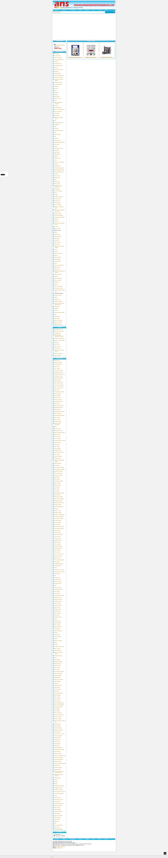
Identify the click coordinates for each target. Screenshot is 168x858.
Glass (55, 126)
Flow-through (56, 115)
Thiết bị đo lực (57, 299)
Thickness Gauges (58, 295)
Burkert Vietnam (57, 436)
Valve (55, 314)
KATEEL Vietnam (57, 597)
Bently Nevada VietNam (59, 405)
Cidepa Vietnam (57, 458)
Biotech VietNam (57, 413)
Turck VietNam (57, 801)
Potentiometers (57, 200)
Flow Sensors (57, 113)
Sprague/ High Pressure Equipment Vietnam (59, 772)
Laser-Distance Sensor (58, 148)
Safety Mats (56, 240)
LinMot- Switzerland (58, 630)
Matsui (55, 642)
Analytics (56, 61)
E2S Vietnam (57, 490)
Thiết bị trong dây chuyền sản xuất (59, 351)
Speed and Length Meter (59, 265)
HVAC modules (57, 134)
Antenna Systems (57, 63)
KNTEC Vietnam (57, 603)
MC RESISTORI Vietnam (59, 646)
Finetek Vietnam (57, 530)
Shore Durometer (57, 257)
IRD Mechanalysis (57, 581)
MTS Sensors (57, 669)
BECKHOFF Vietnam (58, 401)
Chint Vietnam (57, 454)
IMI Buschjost (57, 577)
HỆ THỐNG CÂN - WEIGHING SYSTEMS (58, 336)
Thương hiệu (72, 9)
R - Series (56, 226)
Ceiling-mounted (57, 73)
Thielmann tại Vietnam (58, 789)
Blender (55, 67)
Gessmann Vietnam (58, 555)
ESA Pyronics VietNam (58, 518)
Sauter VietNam (57, 731)
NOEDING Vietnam (58, 685)
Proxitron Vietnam (57, 716)
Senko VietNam (57, 743)
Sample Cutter (57, 244)
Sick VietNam (57, 765)
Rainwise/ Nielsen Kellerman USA (59, 721)
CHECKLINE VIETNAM (58, 452)
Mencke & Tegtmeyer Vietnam (58, 653)
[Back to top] (165, 853)
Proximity (56, 221)
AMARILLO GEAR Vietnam (59, 374)
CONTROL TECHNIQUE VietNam (59, 461)
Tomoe (55, 795)
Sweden (55, 781)
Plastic (55, 192)
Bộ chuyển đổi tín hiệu (58, 69)
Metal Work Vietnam (58, 655)
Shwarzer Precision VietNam (59, 763)
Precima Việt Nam (57, 712)
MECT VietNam (57, 648)
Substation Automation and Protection (59, 272)
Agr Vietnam (56, 366)
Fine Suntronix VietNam (59, 528)
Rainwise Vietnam (57, 718)
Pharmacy (56, 342)
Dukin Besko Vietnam (58, 481)
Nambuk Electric (57, 677)
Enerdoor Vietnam (57, 512)
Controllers (56, 86)
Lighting (55, 156)
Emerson (56, 508)
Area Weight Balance (58, 65)
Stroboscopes (57, 269)
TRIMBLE (56, 308)
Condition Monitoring (58, 82)
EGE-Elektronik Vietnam (59, 492)
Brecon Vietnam (57, 428)
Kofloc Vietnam (57, 607)
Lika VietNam (57, 628)
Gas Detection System (58, 122)
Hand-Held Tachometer (58, 130)
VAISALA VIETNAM (58, 811)
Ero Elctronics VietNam (58, 516)
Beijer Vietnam (57, 403)
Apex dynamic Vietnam (58, 383)
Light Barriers (57, 152)
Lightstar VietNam (57, 626)
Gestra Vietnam (57, 557)
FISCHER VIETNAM (58, 534)
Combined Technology (58, 77)
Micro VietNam (57, 659)
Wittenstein (56, 821)
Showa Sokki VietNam (58, 759)
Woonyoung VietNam (58, 825)
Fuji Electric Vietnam (58, 548)
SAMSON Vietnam (58, 727)
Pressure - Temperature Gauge (58, 207)
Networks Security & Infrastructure (58, 186)
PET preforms (57, 188)
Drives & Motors (57, 98)
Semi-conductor (57, 346)
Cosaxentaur (56, 465)
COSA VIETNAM (57, 463)
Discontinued (56, 96)
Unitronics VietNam (58, 805)
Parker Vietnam (57, 701)
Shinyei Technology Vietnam (59, 755)
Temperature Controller (58, 288)
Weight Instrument (57, 324)
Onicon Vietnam (57, 697)
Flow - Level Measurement (59, 109)
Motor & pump (57, 181)
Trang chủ (57, 9)
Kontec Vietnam (57, 611)
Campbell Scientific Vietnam (59, 440)
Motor (55, 179)
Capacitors (56, 71)
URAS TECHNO (57, 809)
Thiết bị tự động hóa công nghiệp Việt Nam (59, 304)
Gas (55, 120)
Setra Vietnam (57, 745)
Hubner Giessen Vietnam (59, 569)
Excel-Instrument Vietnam (59, 526)
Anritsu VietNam (57, 380)
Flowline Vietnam (57, 538)
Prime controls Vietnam (58, 714)
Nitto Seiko (56, 683)
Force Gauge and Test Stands (58, 118)
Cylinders (56, 92)
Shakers (56, 255)
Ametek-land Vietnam (58, 376)
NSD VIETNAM (57, 695)
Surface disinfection (58, 274)
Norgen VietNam (57, 689)
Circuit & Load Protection (59, 75)
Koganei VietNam (57, 609)
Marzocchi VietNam (58, 640)
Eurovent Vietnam (57, 522)
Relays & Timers (57, 230)
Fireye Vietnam (57, 532)
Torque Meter (56, 306)
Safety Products (57, 242)
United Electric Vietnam (58, 803)
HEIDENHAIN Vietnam (58, 563)
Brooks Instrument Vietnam (59, 432)
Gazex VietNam (57, 550)
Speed (55, 263)
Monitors (56, 173)
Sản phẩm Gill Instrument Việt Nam (59, 247)
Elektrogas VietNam (58, 500)
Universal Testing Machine (59, 312)
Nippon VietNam (57, 681)
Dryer (55, 100)
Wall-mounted (57, 318)
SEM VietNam (57, 741)
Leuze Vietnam (57, 624)
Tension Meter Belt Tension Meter (59, 291)
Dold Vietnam (57, 477)
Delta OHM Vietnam (58, 473)
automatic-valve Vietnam (59, 391)
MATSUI (56, 644)
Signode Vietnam (57, 769)
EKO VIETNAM (57, 494)
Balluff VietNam (57, 395)
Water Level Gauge (58, 322)
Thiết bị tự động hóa (58, 301)
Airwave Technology (58, 57)
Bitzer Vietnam (57, 417)
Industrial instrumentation (59, 338)
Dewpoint (56, 94)
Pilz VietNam (56, 708)
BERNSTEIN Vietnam (58, 407)
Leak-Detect (56, 150)
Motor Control (57, 183)
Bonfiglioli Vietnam (58, 421)
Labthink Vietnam (57, 620)
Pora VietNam (57, 710)
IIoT (55, 136)
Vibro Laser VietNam (58, 815)
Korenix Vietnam (57, 613)
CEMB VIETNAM (57, 450)
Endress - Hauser (57, 510)
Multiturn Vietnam (57, 675)
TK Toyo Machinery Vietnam (59, 791)
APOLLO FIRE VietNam (59, 385)
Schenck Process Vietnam (59, 733)
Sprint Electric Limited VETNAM (58, 775)
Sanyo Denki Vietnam (58, 729)
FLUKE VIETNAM (57, 540)
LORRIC (56, 632)
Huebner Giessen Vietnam (59, 571)
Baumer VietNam (57, 397)
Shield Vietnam (57, 751)
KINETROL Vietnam (58, 599)
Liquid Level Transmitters (59, 162)
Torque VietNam (57, 797)
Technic (55, 284)
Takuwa (55, 783)
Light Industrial (57, 154)
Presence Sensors (57, 204)
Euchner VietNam (57, 520)
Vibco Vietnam (57, 813)
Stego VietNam (57, 777)
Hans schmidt (57, 561)
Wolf (55, 823)
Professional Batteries (58, 215)
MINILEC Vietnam (57, 663)
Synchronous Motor (58, 278)
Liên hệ (105, 9)
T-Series (56, 310)
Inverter (55, 146)
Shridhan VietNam (57, 761)
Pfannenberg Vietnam (58, 706)
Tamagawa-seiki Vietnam (59, 785)
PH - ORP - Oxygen (58, 190)
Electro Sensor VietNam (59, 498)
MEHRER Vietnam (58, 650)
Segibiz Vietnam (57, 737)
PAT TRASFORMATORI (59, 703)
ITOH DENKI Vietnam (58, 589)
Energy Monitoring (57, 107)
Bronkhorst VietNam (58, 430)
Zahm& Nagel (57, 827)
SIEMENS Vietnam (58, 767)
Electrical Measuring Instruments (58, 103)
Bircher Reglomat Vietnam (59, 415)
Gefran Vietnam (57, 552)
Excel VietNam (57, 524)
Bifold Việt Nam (57, 409)
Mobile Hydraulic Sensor (59, 171)
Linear (55, 160)
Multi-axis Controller (58, 673)
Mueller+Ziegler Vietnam (59, 671)
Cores (55, 90)
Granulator (56, 128)
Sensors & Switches (58, 253)
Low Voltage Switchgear (59, 167)
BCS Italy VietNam (58, 399)
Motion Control (57, 175)
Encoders (56, 105)
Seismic (56, 249)
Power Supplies (57, 202)
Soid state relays (57, 261)
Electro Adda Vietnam (58, 496)
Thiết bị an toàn (57, 348)
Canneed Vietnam (57, 442)
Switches (56, 276)
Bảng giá (87, 9)
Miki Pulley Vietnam (58, 661)
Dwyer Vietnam (57, 483)
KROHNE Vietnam (57, 617)
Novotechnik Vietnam (58, 693)
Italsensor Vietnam (58, 587)
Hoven (55, 567)
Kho (93, 9)
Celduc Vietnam (57, 448)
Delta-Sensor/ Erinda (58, 475)
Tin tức (99, 9)
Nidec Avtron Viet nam (58, 679)
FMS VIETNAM (57, 542)
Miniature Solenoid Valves (59, 169)
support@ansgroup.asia (60, 846)
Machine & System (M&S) (59, 340)
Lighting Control (57, 158)
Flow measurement (58, 111)
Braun (55, 426)
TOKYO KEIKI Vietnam (58, 793)
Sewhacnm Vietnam (58, 747)
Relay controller (57, 228)
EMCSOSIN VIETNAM (58, 506)
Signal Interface (57, 259)
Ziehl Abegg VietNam (58, 829)
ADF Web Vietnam (58, 364)
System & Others (57, 280)
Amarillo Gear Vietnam (58, 372)
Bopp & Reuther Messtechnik (57, 424)
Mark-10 (56, 638)
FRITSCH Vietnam (58, 546)
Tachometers (56, 282)
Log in (52, 856)
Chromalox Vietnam (58, 456)
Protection (56, 219)
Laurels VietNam (57, 622)
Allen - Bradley (57, 368)
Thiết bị (80, 9)
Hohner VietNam (57, 565)
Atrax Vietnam (57, 389)
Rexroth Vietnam (57, 724)
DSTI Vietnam (57, 479)
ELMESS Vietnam (57, 504)
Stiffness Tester (57, 267)
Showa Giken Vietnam (58, 757)
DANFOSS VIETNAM (58, 471)
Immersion (56, 138)
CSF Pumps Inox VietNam (59, 469)
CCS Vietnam (57, 444)
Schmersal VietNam (58, 735)
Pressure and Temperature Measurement (59, 210)
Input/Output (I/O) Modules (59, 142)
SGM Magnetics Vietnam (59, 749)
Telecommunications (58, 286)
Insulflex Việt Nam (57, 579)
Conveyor (56, 88)
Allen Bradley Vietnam (58, 370)
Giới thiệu (64, 9)
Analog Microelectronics (59, 59)
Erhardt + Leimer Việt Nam (59, 514)
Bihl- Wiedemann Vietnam (59, 411)
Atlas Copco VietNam (58, 387)
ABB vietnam (57, 360)
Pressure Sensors (57, 213)
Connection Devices (58, 84)
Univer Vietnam (57, 807)
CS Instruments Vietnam (59, 467)
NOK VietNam (57, 687)
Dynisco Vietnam (57, 485)
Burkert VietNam (57, 438)
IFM (55, 575)
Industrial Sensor (57, 140)
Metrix (55, 657)
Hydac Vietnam (57, 573)
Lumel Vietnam (57, 634)
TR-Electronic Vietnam (58, 799)
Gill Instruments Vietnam (59, 559)
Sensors (56, 251)
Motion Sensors (57, 177)
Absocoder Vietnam (58, 362)
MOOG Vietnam (57, 665)
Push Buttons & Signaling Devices (59, 224)
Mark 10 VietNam (57, 636)
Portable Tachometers (58, 196)
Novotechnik (56, 691)
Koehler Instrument (58, 605)
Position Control (57, 198)
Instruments (56, 144)
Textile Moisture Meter (58, 293)
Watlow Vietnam (57, 817)
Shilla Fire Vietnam (58, 753)
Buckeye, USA (57, 434)
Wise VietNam (57, 819)
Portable (56, 194)
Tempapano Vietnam (58, 787)
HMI (55, 132)
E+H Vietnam (57, 487)
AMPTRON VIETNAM (58, 378)
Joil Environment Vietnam (59, 595)
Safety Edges (57, 238)
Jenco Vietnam (57, 593)
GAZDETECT (57, 124)
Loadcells (56, 164)
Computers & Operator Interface (58, 80)
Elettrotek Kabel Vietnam (59, 502)
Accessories (56, 53)
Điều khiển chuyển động (59, 331)
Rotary (55, 232)
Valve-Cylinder (57, 316)
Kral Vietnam (56, 615)
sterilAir (55, 779)
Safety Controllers (57, 236)
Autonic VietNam (57, 393)
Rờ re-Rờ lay (56, 344)
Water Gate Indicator (58, 320)
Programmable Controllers (59, 217)
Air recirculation (57, 55)
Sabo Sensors (57, 234)
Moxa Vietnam (57, 667)
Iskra (55, 585)
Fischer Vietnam (57, 536)
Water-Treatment (57, 355)
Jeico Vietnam (57, 591)
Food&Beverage (57, 333)
